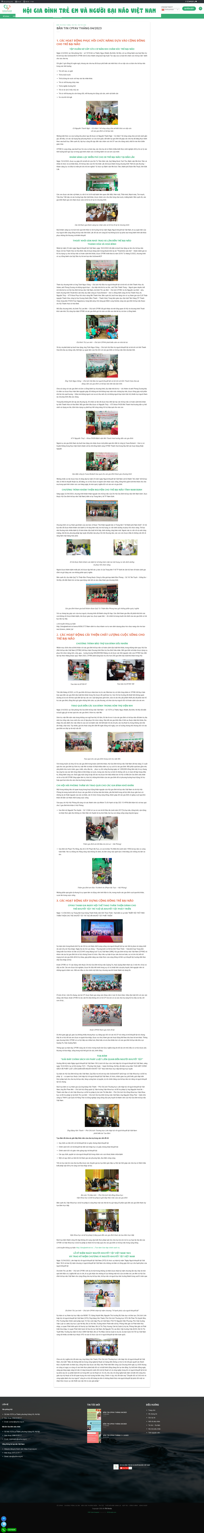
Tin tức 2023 (82, 25)
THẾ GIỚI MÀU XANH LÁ (113, 1505)
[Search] (200, 8)
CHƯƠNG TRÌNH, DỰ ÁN (72, 1505)
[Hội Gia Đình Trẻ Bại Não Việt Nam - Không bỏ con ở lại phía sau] (7, 8)
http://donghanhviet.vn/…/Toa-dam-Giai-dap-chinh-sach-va (97, 1248)
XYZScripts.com (111, 1512)
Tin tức (74, 25)
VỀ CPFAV (6, 16)
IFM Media (108, 1509)
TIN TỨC (101, 1505)
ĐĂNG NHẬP (143, 1505)
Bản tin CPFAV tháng (64, 25)
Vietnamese (169, 10)
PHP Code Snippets (93, 1512)
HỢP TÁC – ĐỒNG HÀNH (130, 1505)
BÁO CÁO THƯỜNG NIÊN (89, 1505)
